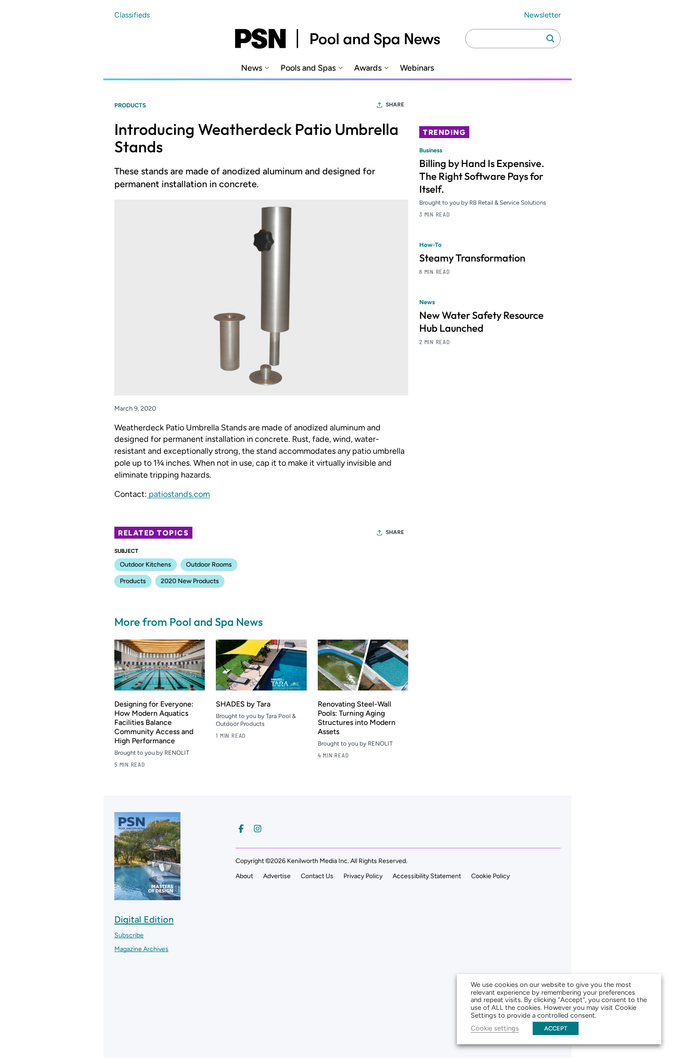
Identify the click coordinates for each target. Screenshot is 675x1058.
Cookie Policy (490, 876)
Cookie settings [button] (495, 1028)
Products (130, 105)
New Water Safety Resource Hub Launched (481, 321)
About (244, 876)
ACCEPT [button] (555, 1028)
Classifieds (132, 15)
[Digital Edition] (147, 895)
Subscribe (129, 935)
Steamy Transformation (472, 257)
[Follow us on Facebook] (241, 828)
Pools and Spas (308, 68)
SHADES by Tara (243, 704)
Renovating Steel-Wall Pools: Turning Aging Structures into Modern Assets (356, 718)
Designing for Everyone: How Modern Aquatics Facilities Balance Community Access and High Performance (153, 722)
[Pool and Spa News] (337, 38)
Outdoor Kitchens (145, 564)
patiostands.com (178, 494)
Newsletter (542, 15)
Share (395, 104)
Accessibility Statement (427, 876)
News (251, 68)
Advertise (277, 876)
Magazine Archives (141, 949)
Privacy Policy (362, 876)
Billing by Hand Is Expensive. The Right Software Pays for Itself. (481, 176)
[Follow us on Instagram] (257, 828)
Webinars (417, 68)
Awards (368, 68)
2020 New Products (190, 581)
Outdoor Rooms (209, 564)
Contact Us (317, 876)
